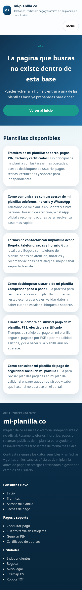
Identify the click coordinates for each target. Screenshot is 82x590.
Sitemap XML (16, 574)
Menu (70, 26)
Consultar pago (18, 526)
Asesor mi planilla (20, 504)
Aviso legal (15, 569)
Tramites (13, 498)
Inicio (11, 493)
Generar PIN (16, 536)
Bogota (12, 563)
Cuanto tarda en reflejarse (26, 531)
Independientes (18, 558)
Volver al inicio (41, 110)
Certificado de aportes (23, 541)
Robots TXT (15, 579)
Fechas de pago (18, 509)
